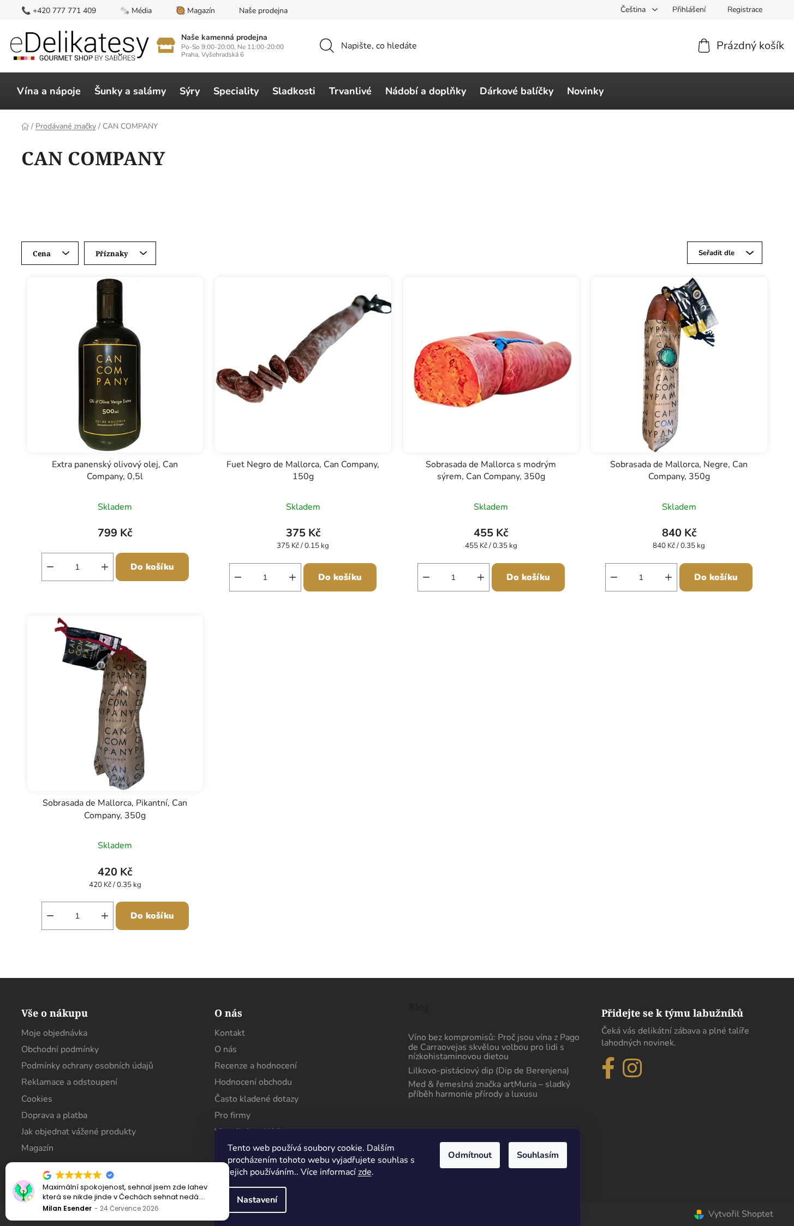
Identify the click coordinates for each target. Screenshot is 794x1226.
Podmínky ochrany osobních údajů (87, 1066)
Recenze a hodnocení (255, 1066)
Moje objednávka (54, 1033)
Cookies (36, 1099)
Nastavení (257, 1200)
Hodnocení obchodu (253, 1082)
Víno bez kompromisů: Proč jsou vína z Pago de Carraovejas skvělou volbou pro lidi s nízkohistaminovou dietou (494, 1047)
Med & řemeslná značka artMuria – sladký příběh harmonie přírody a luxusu (489, 1089)
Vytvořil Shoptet (740, 1214)
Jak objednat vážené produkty (78, 1132)
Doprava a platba (54, 1115)
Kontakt (229, 1033)
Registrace (744, 9)
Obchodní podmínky (60, 1049)
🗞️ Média (136, 10)
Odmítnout (470, 1155)
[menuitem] (48, 91)
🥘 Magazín (195, 10)
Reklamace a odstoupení (69, 1082)
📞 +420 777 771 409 (58, 10)
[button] (229, 1163)
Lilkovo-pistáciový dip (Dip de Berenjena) (488, 1071)
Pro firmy (232, 1115)
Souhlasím (538, 1155)
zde (365, 1172)
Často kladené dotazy (256, 1099)
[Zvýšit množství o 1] (105, 567)
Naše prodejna (263, 10)
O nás (225, 1049)
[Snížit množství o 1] (50, 567)
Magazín (37, 1148)
